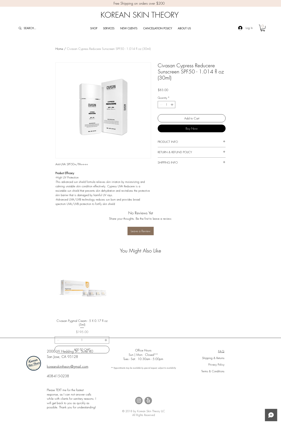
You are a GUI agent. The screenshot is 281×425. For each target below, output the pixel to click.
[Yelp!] (148, 400)
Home (59, 49)
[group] (140, 307)
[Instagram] (139, 400)
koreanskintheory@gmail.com (67, 366)
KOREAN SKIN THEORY (140, 15)
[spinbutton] (166, 104)
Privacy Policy (216, 365)
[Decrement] (160, 104)
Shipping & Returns (213, 358)
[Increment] (172, 104)
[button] (263, 28)
